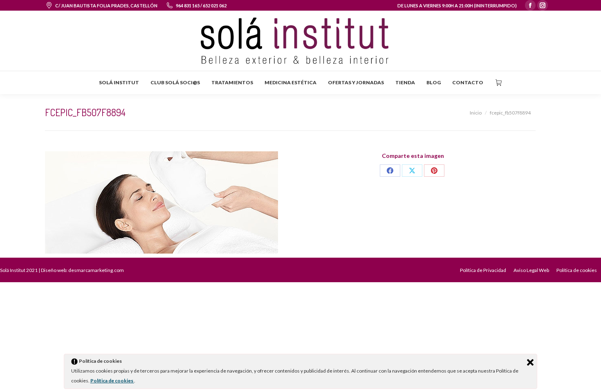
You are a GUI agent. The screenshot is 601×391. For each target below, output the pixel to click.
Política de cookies (112, 381)
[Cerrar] (530, 362)
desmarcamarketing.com (96, 270)
